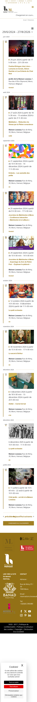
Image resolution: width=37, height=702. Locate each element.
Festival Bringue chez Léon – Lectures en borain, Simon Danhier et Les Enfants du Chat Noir (21, 70)
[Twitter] (25, 611)
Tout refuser (13, 686)
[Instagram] (21, 615)
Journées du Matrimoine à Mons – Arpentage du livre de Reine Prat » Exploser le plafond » (21, 261)
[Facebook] (21, 611)
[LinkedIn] (29, 615)
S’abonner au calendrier (19, 523)
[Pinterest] (25, 615)
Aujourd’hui (18, 516)
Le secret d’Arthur (16, 353)
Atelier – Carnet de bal (17, 404)
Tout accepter (14, 682)
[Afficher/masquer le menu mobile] (33, 7)
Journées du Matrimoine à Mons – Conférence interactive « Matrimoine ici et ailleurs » (21, 217)
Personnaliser (14, 691)
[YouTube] (29, 611)
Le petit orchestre (15, 310)
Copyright (18, 629)
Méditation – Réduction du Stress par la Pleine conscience (21, 123)
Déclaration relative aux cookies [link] (13, 696)
